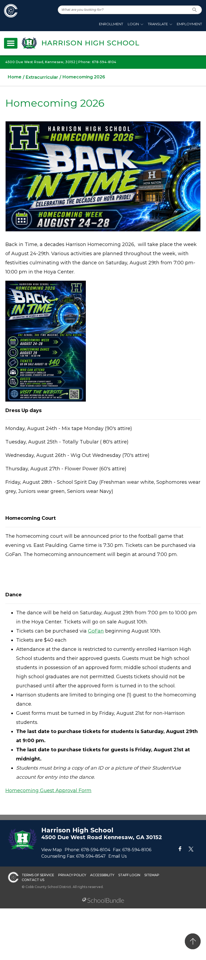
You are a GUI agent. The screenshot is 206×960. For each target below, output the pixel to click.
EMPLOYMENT (189, 24)
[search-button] (195, 10)
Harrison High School (90, 43)
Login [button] (133, 24)
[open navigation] (10, 43)
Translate (158, 24)
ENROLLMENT (111, 24)
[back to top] (193, 941)
